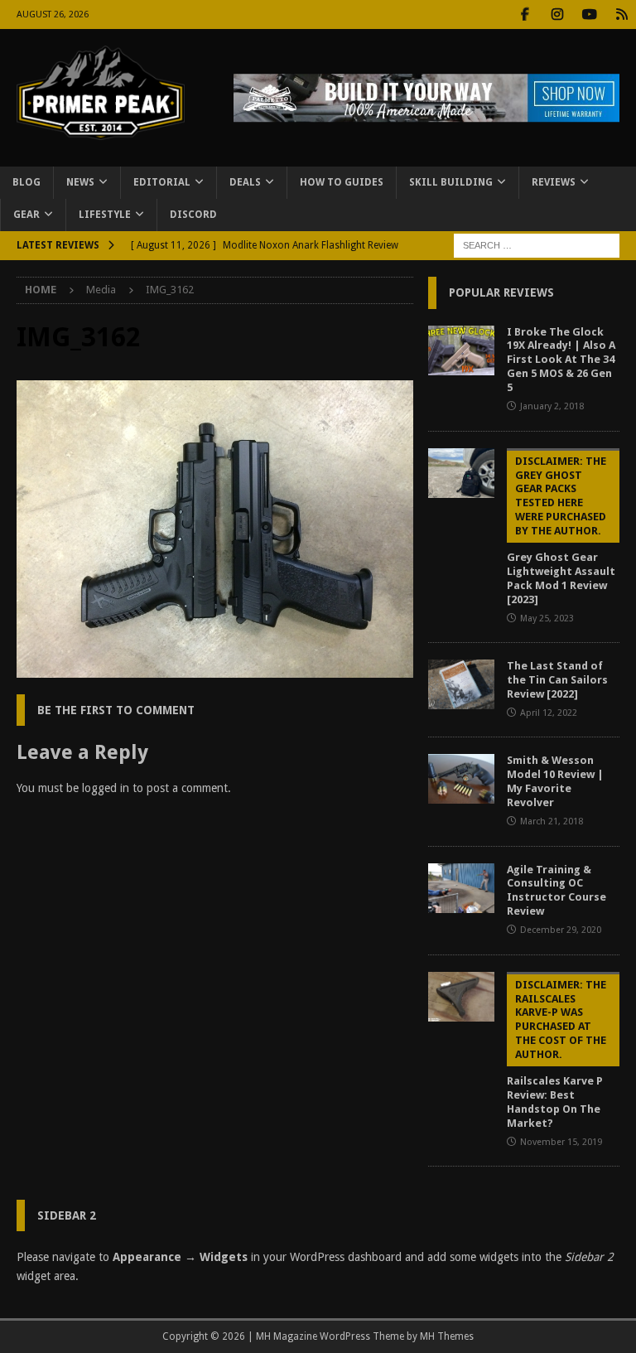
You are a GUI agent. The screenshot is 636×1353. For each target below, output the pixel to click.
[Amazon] (621, 14)
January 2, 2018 (552, 406)
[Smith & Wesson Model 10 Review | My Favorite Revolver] (461, 779)
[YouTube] (589, 14)
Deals (245, 182)
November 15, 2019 (561, 1142)
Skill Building (451, 182)
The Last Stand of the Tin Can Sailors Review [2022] (557, 680)
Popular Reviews (501, 292)
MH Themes (447, 1336)
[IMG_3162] (215, 668)
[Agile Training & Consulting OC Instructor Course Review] (461, 888)
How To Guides (341, 182)
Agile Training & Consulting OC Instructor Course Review (556, 890)
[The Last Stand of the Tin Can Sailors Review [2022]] (461, 684)
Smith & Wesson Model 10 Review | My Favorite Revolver (555, 781)
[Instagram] (556, 14)
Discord (193, 214)
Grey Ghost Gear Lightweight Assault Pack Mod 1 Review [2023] (561, 530)
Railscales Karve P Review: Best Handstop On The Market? (556, 1054)
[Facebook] (524, 14)
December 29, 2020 (560, 930)
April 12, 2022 (548, 713)
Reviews (554, 182)
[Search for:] (536, 245)
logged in (105, 788)
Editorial (161, 182)
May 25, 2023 (547, 618)
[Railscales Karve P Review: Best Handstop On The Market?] (461, 997)
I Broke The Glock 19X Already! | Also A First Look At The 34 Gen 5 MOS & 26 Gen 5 (561, 360)
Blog (26, 182)
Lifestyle (105, 214)
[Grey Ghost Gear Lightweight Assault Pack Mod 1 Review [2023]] (461, 473)
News (80, 182)
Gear (26, 214)
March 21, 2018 (551, 821)
